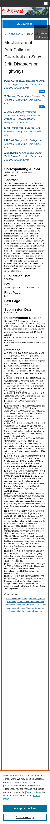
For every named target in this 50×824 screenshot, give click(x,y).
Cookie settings (33, 792)
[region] (25, 797)
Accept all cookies (25, 808)
